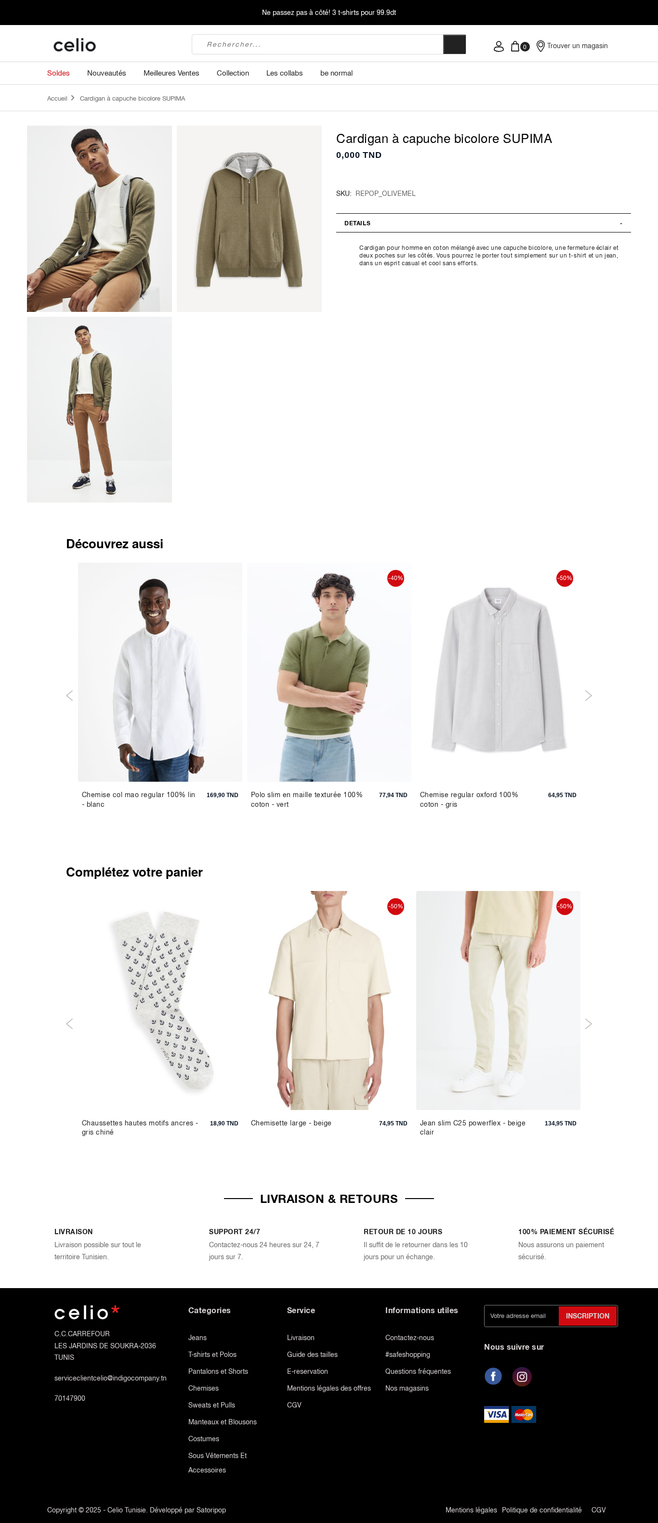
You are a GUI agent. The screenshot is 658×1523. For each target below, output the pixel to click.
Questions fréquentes (418, 1371)
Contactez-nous (409, 1338)
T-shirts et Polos (212, 1354)
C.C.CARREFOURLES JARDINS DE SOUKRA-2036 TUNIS (105, 1345)
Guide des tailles (312, 1354)
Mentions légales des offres (329, 1388)
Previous (69, 695)
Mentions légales (471, 1510)
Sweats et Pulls (211, 1405)
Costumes (203, 1439)
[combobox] (317, 44)
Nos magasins (407, 1388)
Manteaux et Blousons (222, 1422)
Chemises (203, 1388)
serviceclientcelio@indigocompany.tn (110, 1378)
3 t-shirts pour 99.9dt (364, 12)
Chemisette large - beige (291, 1123)
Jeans (197, 1338)
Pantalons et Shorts (218, 1371)
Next (588, 695)
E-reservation (307, 1371)
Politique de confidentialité (542, 1510)
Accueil (57, 98)
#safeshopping (407, 1354)
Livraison (301, 1338)
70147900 (69, 1398)
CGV (294, 1405)
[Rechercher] (454, 44)
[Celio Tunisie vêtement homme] (112, 45)
